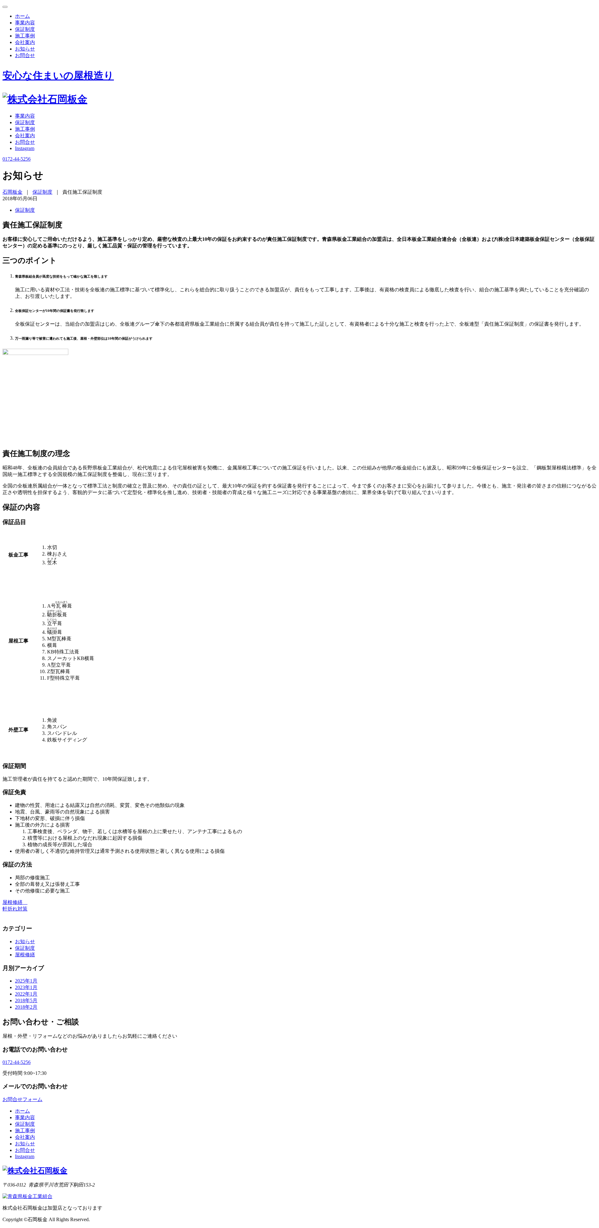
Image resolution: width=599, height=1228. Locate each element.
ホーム (22, 16)
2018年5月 (26, 1000)
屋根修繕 (14, 902)
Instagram (24, 148)
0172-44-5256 (16, 1062)
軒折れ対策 (14, 908)
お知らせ (25, 48)
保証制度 (25, 29)
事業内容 (25, 22)
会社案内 (25, 42)
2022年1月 (26, 994)
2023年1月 (26, 987)
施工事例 (25, 35)
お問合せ (25, 55)
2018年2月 (26, 1007)
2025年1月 (26, 980)
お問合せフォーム (22, 1099)
